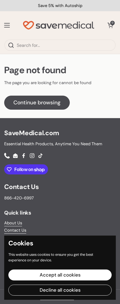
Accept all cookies (60, 275)
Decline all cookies (60, 290)
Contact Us (15, 230)
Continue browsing (37, 102)
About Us (13, 223)
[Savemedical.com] (58, 25)
